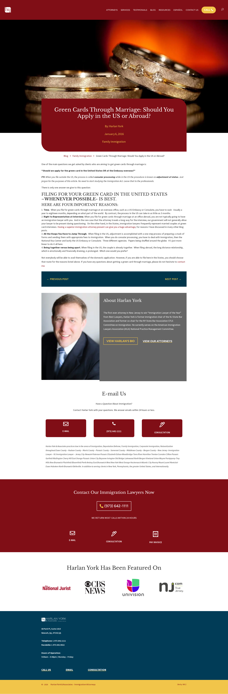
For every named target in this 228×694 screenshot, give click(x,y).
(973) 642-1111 (116, 506)
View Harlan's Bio (120, 341)
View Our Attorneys (157, 341)
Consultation (97, 669)
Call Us (46, 669)
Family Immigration (114, 141)
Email (69, 669)
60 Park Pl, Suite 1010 (51, 628)
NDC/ (185, 684)
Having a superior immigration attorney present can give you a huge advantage (97, 226)
